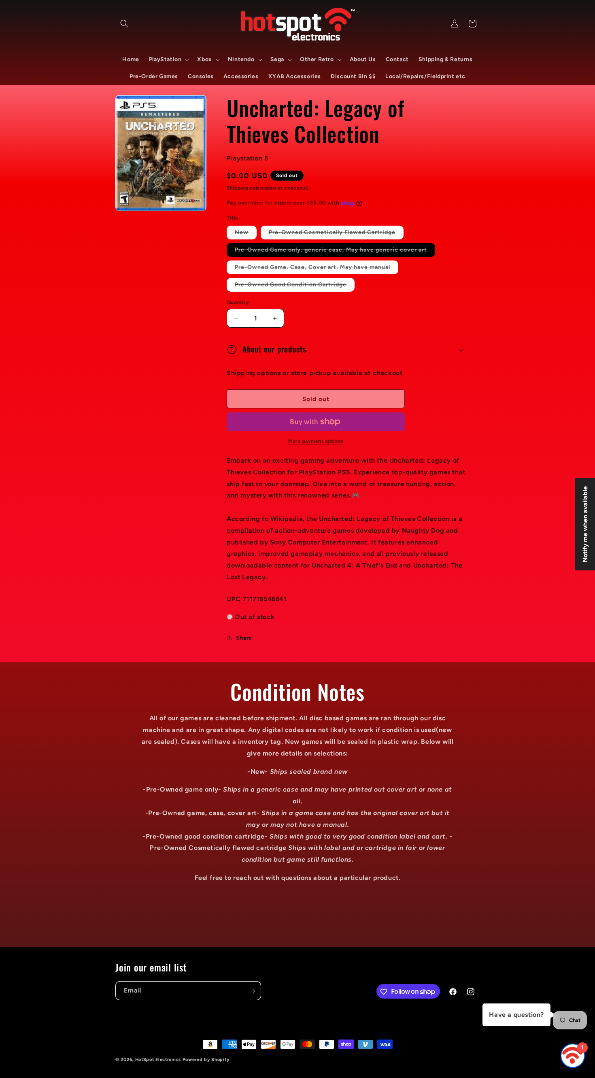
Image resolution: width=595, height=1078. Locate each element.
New (246, 233)
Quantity (238, 302)
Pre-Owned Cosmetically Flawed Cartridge (336, 233)
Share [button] (244, 637)
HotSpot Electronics (158, 1059)
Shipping (238, 188)
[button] (124, 23)
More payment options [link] (315, 441)
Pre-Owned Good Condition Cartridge (295, 286)
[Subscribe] (252, 991)
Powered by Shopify (206, 1059)
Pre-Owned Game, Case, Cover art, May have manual (316, 268)
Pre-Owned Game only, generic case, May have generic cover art (335, 251)
